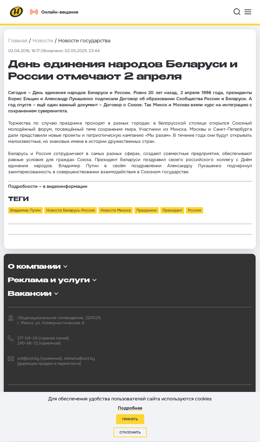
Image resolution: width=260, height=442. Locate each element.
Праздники (146, 210)
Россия (194, 210)
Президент (172, 210)
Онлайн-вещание (59, 12)
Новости (42, 40)
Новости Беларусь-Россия (70, 210)
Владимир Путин (25, 210)
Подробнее (130, 408)
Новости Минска (116, 210)
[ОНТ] (16, 12)
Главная (17, 40)
